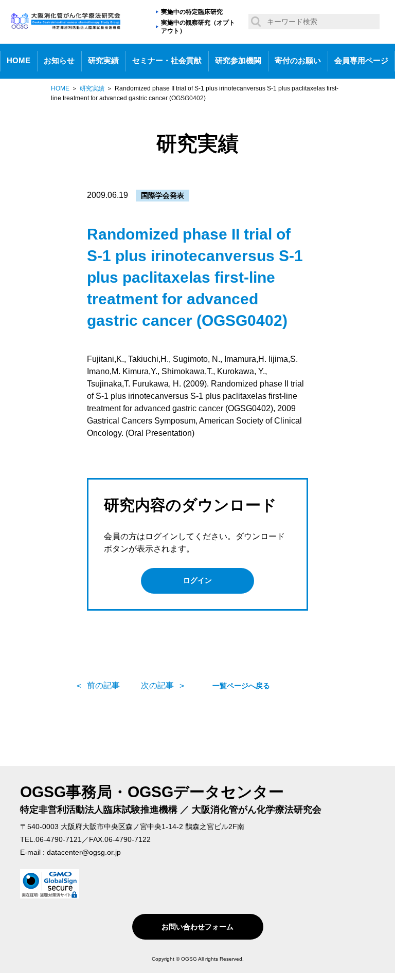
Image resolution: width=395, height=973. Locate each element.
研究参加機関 (238, 61)
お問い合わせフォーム (197, 927)
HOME (18, 61)
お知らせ (59, 61)
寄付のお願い (298, 61)
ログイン (197, 580)
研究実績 (103, 61)
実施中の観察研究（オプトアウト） (198, 27)
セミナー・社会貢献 (167, 61)
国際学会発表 (162, 195)
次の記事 (157, 685)
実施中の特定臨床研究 (192, 11)
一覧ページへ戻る (241, 686)
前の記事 (103, 685)
